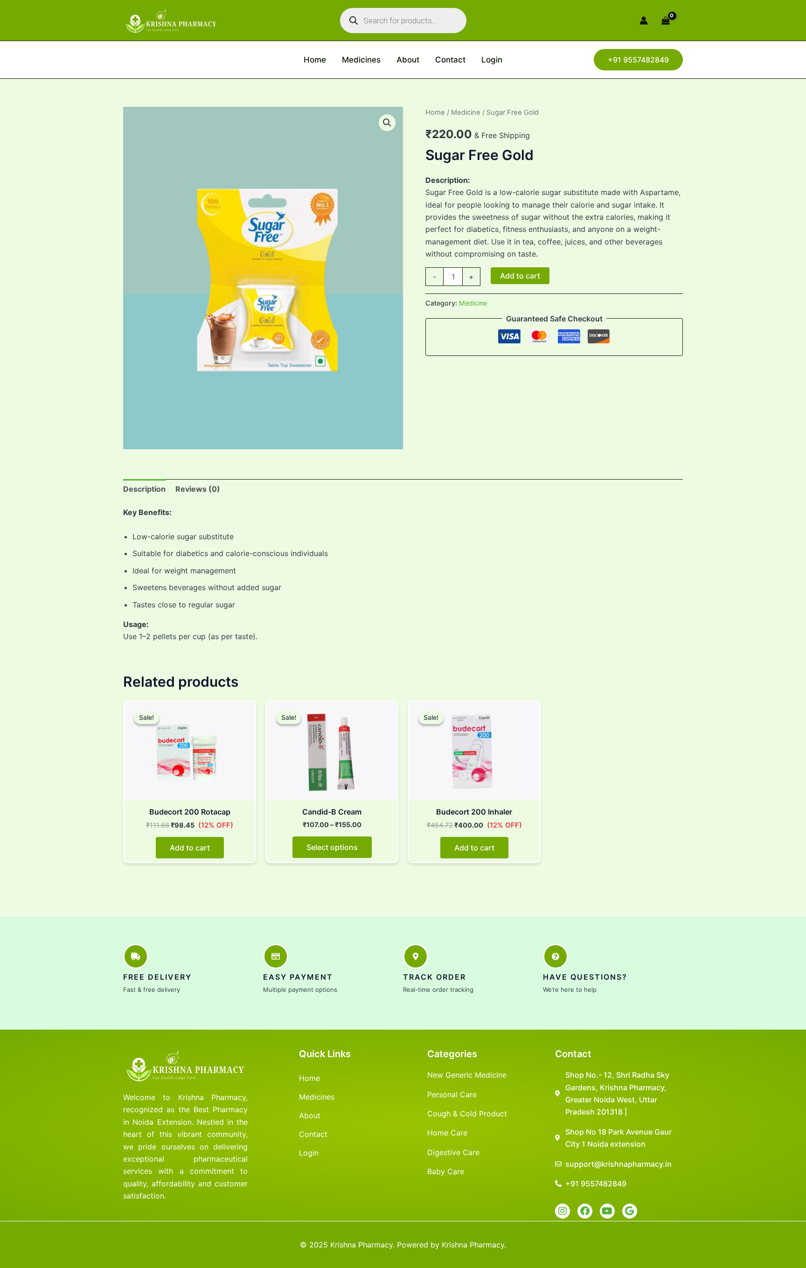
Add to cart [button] (190, 847)
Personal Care (452, 1094)
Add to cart (520, 275)
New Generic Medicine (467, 1075)
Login (491, 59)
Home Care (447, 1132)
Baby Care (445, 1171)
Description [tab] (144, 489)
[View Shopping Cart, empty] (670, 20)
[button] (638, 59)
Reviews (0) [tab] (197, 489)
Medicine (465, 112)
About (407, 59)
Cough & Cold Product (467, 1113)
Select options (332, 847)
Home (315, 59)
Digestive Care (453, 1152)
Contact (450, 59)
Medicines (361, 59)
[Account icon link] (643, 20)
